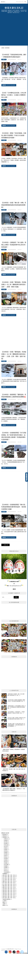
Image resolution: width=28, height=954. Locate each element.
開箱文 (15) (5, 902)
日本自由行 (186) (6, 837)
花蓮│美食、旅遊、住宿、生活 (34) (9, 893)
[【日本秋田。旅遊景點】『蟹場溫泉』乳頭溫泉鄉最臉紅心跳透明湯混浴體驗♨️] (14, 408)
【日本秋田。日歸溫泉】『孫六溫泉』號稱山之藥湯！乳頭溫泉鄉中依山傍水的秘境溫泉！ (13, 245)
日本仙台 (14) (6, 857)
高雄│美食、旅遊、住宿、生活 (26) (9, 890)
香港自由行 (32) (6, 836)
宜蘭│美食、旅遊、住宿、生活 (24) (9, 891)
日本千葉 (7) (6, 846)
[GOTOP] (22, 952)
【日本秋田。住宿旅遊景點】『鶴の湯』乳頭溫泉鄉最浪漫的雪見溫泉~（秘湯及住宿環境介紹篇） (13, 507)
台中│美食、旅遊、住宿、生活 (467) (10, 876)
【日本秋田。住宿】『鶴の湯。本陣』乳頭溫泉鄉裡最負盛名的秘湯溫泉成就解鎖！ (13, 205)
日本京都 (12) (6, 843)
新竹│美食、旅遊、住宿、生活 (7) (9, 882)
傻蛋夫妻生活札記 (14, 8)
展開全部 (3, 832)
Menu (4, 1)
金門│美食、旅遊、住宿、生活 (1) (9, 897)
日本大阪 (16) (6, 842)
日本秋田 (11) (6, 860)
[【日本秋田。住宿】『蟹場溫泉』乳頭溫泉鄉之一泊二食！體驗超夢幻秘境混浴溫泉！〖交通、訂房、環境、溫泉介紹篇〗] (14, 370)
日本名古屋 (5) (6, 845)
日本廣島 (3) (6, 866)
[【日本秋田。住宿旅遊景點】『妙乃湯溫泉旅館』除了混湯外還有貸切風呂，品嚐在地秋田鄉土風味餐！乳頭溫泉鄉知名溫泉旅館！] (14, 451)
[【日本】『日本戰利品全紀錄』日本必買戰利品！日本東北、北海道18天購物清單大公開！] (14, 109)
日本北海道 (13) (7, 864)
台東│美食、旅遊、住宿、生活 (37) (9, 894)
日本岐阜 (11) (6, 849)
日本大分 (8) (6, 870)
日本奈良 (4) (6, 851)
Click (26, 477)
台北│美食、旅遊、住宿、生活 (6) (9, 879)
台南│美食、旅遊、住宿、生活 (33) (9, 888)
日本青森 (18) (6, 854)
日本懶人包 (4, 59)
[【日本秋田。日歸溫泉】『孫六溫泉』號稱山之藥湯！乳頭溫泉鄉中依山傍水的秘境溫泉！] (14, 258)
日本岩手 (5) (6, 855)
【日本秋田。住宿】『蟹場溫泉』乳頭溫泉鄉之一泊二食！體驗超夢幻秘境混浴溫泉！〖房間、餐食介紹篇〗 (13, 284)
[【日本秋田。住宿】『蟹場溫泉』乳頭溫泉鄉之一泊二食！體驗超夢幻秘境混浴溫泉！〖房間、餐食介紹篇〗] (14, 298)
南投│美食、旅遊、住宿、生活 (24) (9, 885)
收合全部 (7, 832)
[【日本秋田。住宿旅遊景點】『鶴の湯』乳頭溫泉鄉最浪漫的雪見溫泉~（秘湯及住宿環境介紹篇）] (14, 520)
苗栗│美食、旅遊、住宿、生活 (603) (10, 875)
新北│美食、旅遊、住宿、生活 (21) (9, 878)
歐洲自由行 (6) (5, 834)
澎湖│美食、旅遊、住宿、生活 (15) (9, 896)
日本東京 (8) (6, 840)
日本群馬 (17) (6, 852)
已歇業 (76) (5, 903)
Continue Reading (10, 85)
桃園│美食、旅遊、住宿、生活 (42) (9, 881)
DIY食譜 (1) (5, 900)
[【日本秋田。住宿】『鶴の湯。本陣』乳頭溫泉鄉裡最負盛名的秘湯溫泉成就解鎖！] (14, 218)
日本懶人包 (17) (7, 838)
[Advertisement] (14, 28)
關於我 (14, 589)
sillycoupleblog (12, 59)
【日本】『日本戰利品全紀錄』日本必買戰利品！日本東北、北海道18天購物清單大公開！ (13, 95)
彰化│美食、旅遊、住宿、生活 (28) (9, 884)
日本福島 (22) (6, 863)
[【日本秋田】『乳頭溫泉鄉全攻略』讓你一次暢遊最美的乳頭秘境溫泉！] (14, 68)
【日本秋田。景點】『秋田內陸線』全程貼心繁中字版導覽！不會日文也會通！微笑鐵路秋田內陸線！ (13, 135)
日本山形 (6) (6, 861)
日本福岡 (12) (6, 867)
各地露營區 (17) (6, 873)
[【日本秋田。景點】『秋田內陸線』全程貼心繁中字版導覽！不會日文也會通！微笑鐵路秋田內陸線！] (14, 149)
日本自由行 (4, 140)
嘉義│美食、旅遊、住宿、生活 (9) (9, 887)
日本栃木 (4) (6, 848)
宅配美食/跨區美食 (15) (7, 899)
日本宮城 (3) (6, 858)
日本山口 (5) (6, 869)
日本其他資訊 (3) (7, 872)
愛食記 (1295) (5, 905)
